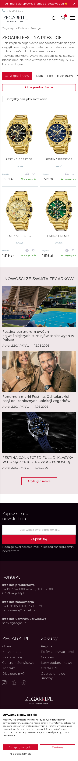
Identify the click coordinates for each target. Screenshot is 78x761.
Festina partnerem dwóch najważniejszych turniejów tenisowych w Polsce (38, 336)
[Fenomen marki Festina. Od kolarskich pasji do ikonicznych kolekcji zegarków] (39, 371)
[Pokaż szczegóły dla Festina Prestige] (19, 134)
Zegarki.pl (8, 28)
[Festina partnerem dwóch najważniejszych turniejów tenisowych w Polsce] (39, 306)
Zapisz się (38, 539)
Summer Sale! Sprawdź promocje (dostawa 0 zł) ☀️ (36, 3)
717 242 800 (15, 10)
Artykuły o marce (39, 481)
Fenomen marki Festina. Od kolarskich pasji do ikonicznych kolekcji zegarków (36, 399)
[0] (63, 19)
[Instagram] (4, 683)
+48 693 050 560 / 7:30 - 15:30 (22, 606)
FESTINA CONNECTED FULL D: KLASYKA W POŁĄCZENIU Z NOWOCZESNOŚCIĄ (37, 460)
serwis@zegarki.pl (14, 623)
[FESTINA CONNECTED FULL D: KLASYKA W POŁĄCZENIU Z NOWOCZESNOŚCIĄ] (39, 432)
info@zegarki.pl (13, 593)
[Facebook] (14, 683)
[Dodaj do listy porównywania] (27, 174)
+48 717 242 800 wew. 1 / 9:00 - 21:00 (27, 589)
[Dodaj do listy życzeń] (33, 174)
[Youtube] (23, 683)
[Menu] (73, 18)
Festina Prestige (19, 159)
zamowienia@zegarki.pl (18, 610)
